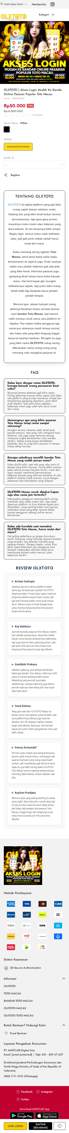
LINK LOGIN (15, 1126)
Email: (18, 1054)
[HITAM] (7, 129)
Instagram (47, 1092)
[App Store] (22, 1115)
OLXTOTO (14, 204)
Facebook (27, 1092)
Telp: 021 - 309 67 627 (49, 1054)
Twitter (25, 1099)
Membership (39, 4)
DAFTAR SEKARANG (40, 1126)
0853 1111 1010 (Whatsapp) (21, 1076)
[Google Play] (47, 1115)
